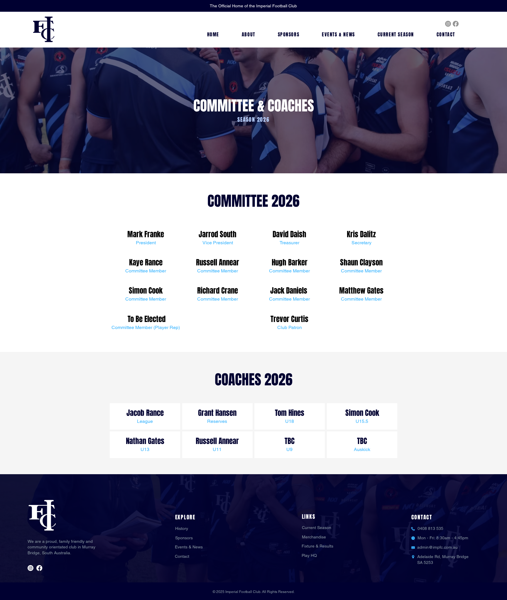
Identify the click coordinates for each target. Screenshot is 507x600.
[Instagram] (448, 24)
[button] (248, 34)
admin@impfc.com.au (437, 547)
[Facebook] (456, 24)
